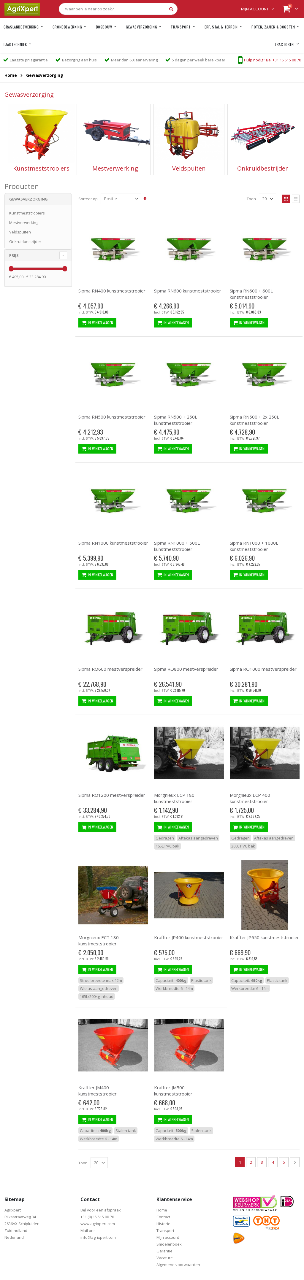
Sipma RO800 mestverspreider (186, 669)
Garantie (164, 1251)
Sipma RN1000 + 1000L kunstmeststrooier (254, 546)
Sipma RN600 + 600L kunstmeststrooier (251, 294)
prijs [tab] (14, 255)
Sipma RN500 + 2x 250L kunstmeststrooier (254, 420)
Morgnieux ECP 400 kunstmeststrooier (250, 798)
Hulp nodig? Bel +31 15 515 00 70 (272, 60)
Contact (163, 1216)
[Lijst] (296, 199)
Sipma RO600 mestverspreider (110, 669)
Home (10, 76)
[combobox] (118, 9)
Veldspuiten (20, 232)
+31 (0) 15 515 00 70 (97, 1216)
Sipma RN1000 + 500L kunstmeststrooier (177, 546)
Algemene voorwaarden (178, 1264)
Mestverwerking (23, 222)
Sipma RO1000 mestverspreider (263, 669)
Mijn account (255, 9)
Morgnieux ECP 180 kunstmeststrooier (174, 798)
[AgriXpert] (22, 8)
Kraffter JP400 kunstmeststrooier (188, 937)
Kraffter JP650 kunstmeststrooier (264, 937)
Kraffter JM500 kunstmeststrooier (173, 1091)
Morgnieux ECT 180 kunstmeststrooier (98, 940)
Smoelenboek (169, 1244)
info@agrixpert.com (98, 1237)
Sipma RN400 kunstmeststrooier (111, 291)
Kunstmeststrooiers (27, 213)
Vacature (164, 1257)
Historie (163, 1223)
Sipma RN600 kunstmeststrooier (187, 291)
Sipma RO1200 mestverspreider (111, 795)
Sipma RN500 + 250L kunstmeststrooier (175, 420)
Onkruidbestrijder (25, 241)
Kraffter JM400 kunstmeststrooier (97, 1091)
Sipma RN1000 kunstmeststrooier (113, 543)
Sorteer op (88, 198)
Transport (165, 1230)
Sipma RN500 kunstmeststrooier (111, 417)
